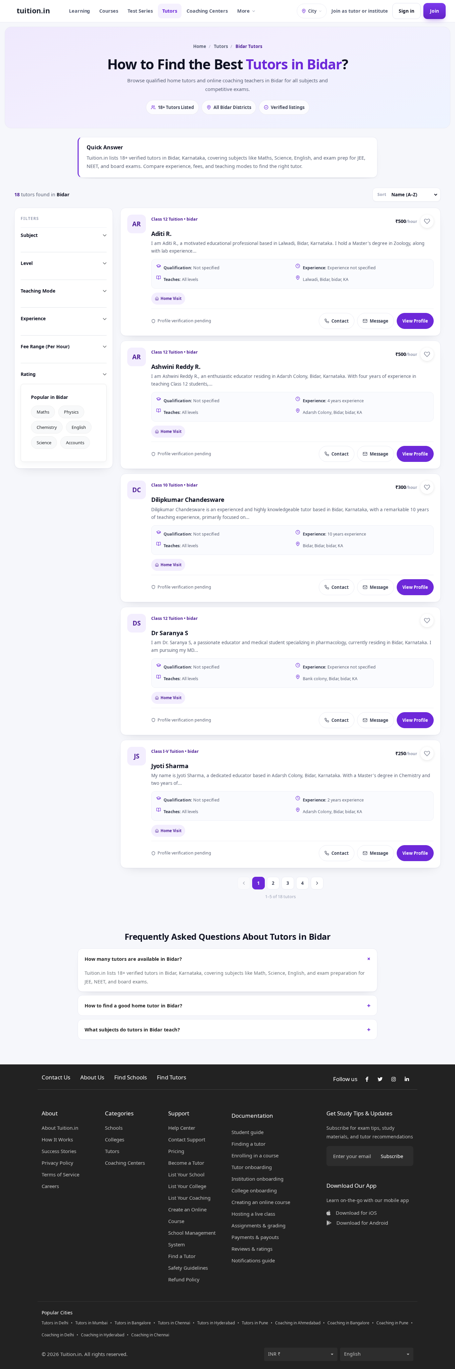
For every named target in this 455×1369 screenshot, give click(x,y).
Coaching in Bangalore (348, 1323)
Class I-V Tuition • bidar (175, 751)
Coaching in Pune (392, 1323)
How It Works (57, 1139)
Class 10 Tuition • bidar (174, 485)
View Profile (415, 321)
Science (44, 442)
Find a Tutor (182, 1256)
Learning (79, 11)
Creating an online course (260, 1202)
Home (199, 46)
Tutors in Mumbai (91, 1323)
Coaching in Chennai (150, 1335)
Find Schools (130, 1077)
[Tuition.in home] (33, 11)
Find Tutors (171, 1077)
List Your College (187, 1186)
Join (434, 11)
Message (379, 321)
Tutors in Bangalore (133, 1323)
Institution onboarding (257, 1178)
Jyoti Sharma (170, 766)
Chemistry (47, 427)
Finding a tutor (248, 1143)
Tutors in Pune (255, 1323)
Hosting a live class (253, 1213)
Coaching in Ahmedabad (297, 1323)
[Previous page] (243, 883)
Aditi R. (161, 234)
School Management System (192, 1238)
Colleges (114, 1139)
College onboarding (254, 1190)
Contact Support (186, 1139)
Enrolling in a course (254, 1155)
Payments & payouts (255, 1237)
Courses (108, 11)
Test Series (140, 11)
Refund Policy (184, 1279)
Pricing (176, 1151)
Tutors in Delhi (55, 1323)
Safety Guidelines (188, 1267)
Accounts (75, 442)
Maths (43, 412)
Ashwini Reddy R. (176, 367)
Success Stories (59, 1151)
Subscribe (392, 1156)
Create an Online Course (187, 1215)
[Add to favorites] (427, 221)
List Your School (186, 1174)
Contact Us (56, 1077)
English (79, 427)
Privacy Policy (57, 1162)
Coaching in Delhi (58, 1335)
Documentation (252, 1115)
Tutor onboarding (251, 1167)
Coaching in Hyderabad (102, 1335)
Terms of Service (60, 1174)
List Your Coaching (189, 1197)
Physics (71, 412)
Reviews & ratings (251, 1248)
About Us (92, 1077)
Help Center (181, 1127)
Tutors (169, 11)
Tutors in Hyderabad (216, 1323)
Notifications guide (253, 1260)
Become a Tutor (186, 1162)
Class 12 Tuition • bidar (174, 219)
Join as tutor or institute (359, 11)
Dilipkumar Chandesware (188, 500)
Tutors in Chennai (174, 1323)
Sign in (406, 11)
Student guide (247, 1132)
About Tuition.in (60, 1127)
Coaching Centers (207, 11)
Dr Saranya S (169, 633)
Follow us (345, 1079)
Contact (340, 321)
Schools (114, 1127)
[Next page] (317, 883)
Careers (50, 1186)
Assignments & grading (258, 1225)
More (243, 11)
